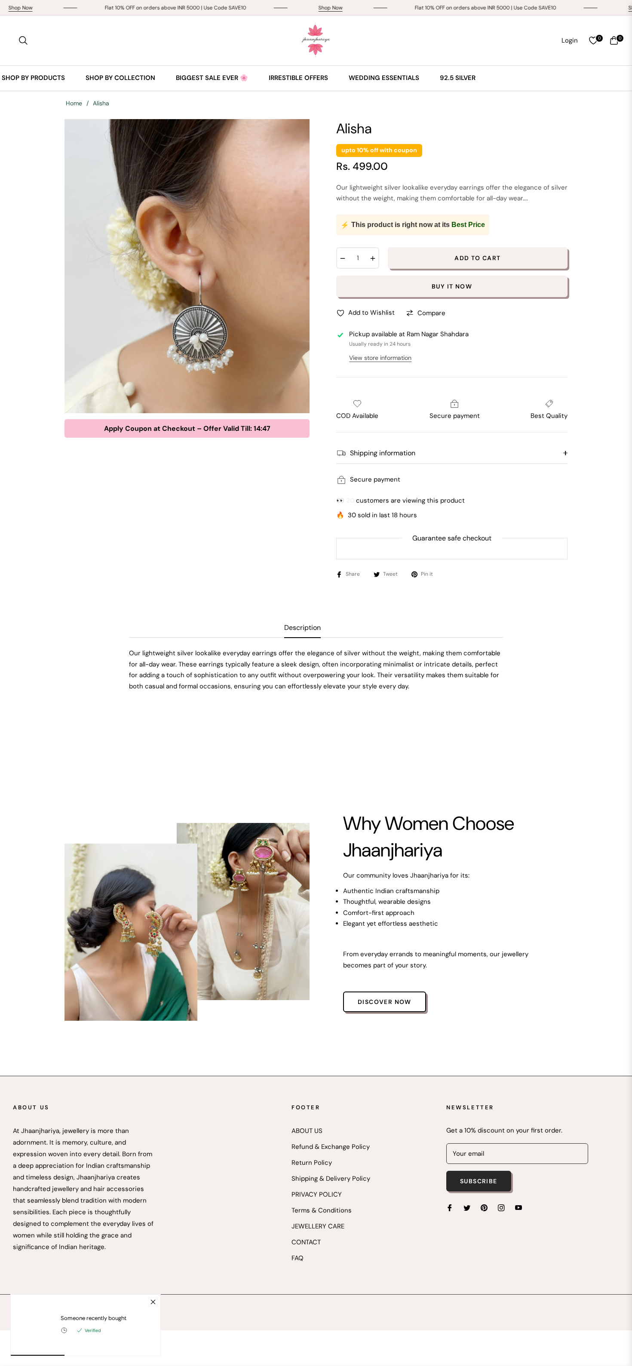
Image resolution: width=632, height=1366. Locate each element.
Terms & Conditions (321, 1210)
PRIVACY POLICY (316, 1194)
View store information (380, 358)
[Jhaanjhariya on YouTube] (518, 1207)
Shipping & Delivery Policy (330, 1178)
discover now (384, 1002)
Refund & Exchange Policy (330, 1146)
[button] (23, 40)
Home (74, 103)
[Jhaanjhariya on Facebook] (449, 1207)
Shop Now (281, 7)
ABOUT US (306, 1131)
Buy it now (452, 286)
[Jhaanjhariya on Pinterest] (484, 1207)
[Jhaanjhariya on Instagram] (501, 1207)
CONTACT (306, 1242)
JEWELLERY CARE (317, 1226)
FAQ (297, 1258)
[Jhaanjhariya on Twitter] (466, 1207)
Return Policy (311, 1162)
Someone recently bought (93, 1318)
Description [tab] (302, 627)
